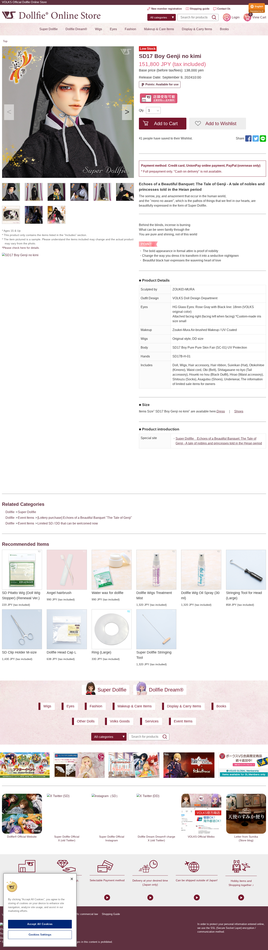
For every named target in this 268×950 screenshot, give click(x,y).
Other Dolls (86, 721)
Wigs (98, 29)
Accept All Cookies (40, 924)
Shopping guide (199, 8)
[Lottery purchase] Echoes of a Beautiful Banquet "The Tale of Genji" (84, 517)
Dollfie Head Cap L (61, 652)
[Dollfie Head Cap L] (67, 629)
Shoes (238, 411)
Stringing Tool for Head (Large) (244, 595)
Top (5, 41)
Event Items (26, 517)
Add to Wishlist (220, 123)
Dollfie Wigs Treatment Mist (154, 595)
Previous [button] (9, 112)
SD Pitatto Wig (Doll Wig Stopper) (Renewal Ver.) (21, 595)
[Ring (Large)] (111, 629)
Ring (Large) (101, 652)
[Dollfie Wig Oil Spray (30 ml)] (201, 569)
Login (236, 17)
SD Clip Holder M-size (19, 652)
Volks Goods (120, 721)
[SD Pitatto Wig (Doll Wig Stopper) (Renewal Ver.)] (22, 569)
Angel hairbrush (59, 593)
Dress (221, 411)
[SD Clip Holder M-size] (22, 629)
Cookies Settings (40, 934)
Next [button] (127, 112)
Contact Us (223, 8)
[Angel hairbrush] (67, 569)
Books (224, 29)
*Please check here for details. (22, 247)
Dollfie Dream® (76, 29)
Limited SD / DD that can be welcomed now (67, 523)
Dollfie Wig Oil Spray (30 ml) (200, 595)
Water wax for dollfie (107, 593)
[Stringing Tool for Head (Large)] (246, 569)
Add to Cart (166, 123)
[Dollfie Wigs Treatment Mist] (156, 569)
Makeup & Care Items (159, 29)
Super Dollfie (48, 29)
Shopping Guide (111, 914)
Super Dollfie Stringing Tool (153, 655)
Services (152, 721)
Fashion (130, 29)
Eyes (113, 29)
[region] (40, 910)
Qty (141, 110)
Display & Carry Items (197, 29)
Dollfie (10, 512)
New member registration (166, 8)
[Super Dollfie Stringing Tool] (156, 629)
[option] (68, 112)
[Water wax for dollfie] (111, 569)
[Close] (71, 879)
